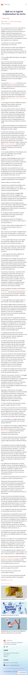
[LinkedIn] (4, 646)
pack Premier (12, 83)
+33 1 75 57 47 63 (13, 662)
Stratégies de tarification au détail (10, 615)
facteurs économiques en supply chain (11, 558)
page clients (10, 580)
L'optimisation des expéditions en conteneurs (13, 599)
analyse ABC (4, 431)
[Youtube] (7, 646)
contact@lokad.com (15, 665)
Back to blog (6, 18)
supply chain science (16, 21)
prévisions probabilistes (9, 144)
